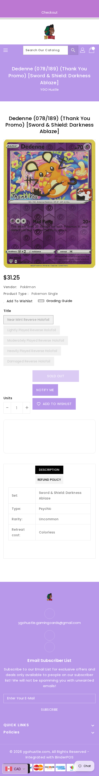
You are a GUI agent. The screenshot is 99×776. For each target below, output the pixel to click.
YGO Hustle (49, 89)
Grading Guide (59, 301)
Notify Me (45, 390)
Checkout (49, 12)
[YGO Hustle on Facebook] (45, 5)
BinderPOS (64, 757)
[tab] (49, 470)
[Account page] (82, 50)
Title (7, 311)
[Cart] (92, 50)
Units (7, 398)
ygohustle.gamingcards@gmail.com (49, 622)
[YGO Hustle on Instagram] (53, 5)
